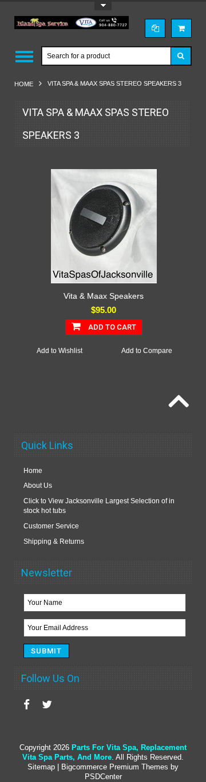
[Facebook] (26, 704)
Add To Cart (111, 327)
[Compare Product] (155, 28)
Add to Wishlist (59, 351)
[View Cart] (181, 28)
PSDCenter (103, 776)
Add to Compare (146, 351)
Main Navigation (24, 56)
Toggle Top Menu (103, 6)
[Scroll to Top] (177, 402)
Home (23, 84)
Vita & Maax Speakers (104, 295)
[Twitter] (47, 704)
